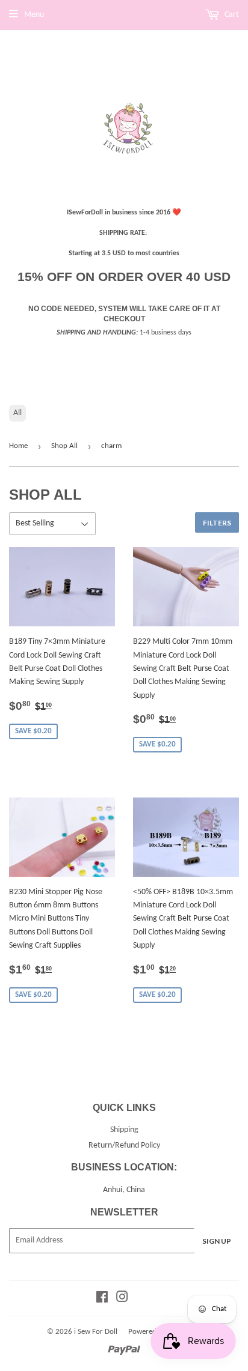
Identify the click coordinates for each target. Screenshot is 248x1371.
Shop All (64, 446)
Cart (231, 14)
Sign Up (216, 1240)
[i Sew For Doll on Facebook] (102, 1299)
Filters (217, 522)
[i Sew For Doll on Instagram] (122, 1299)
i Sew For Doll (95, 1332)
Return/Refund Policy (124, 1145)
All (17, 412)
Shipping (124, 1129)
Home (18, 446)
